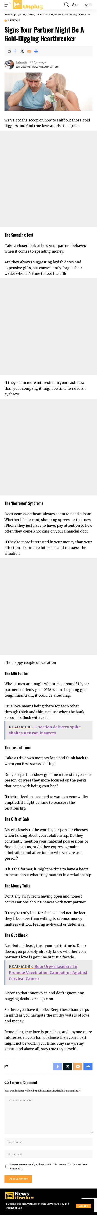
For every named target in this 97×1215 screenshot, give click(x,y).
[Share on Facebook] (15, 51)
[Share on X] (22, 51)
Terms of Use (14, 1207)
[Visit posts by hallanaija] (9, 64)
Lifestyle (14, 21)
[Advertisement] (48, 179)
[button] (83, 1206)
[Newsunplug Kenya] (28, 4)
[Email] (29, 51)
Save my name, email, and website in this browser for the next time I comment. (49, 1166)
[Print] (36, 51)
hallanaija (21, 62)
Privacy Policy (55, 1203)
